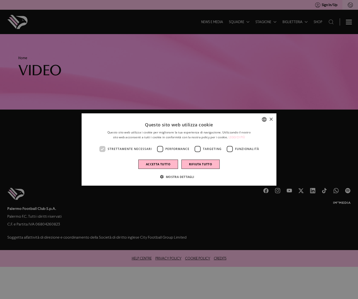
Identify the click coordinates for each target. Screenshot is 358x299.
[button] (179, 176)
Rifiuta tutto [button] (200, 164)
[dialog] (179, 149)
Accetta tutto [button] (158, 164)
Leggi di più (237, 137)
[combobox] (264, 119)
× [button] (271, 119)
